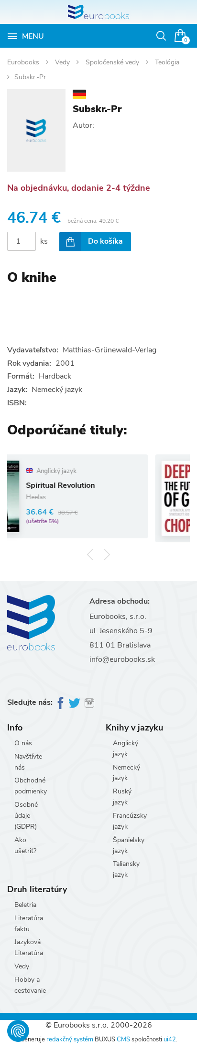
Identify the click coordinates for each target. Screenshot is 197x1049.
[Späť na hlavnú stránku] (98, 12)
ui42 (170, 1039)
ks (44, 241)
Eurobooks (24, 62)
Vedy (63, 62)
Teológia (167, 62)
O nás (23, 743)
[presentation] (90, 554)
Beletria (25, 904)
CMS (123, 1039)
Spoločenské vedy (113, 62)
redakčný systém (69, 1039)
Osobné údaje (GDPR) (26, 815)
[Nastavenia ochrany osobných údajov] (18, 1031)
